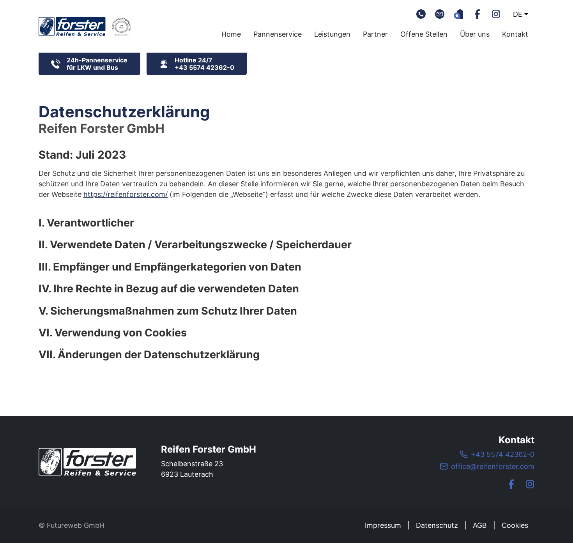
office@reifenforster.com (492, 466)
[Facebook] (477, 14)
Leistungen (332, 34)
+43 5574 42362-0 (502, 454)
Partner (375, 34)
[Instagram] (495, 14)
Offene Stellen (423, 34)
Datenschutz (437, 525)
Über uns (475, 34)
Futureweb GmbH (75, 525)
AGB (480, 525)
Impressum (383, 525)
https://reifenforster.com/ (125, 194)
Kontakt (515, 34)
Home (231, 34)
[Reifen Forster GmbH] (87, 462)
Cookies (515, 525)
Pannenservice (277, 34)
